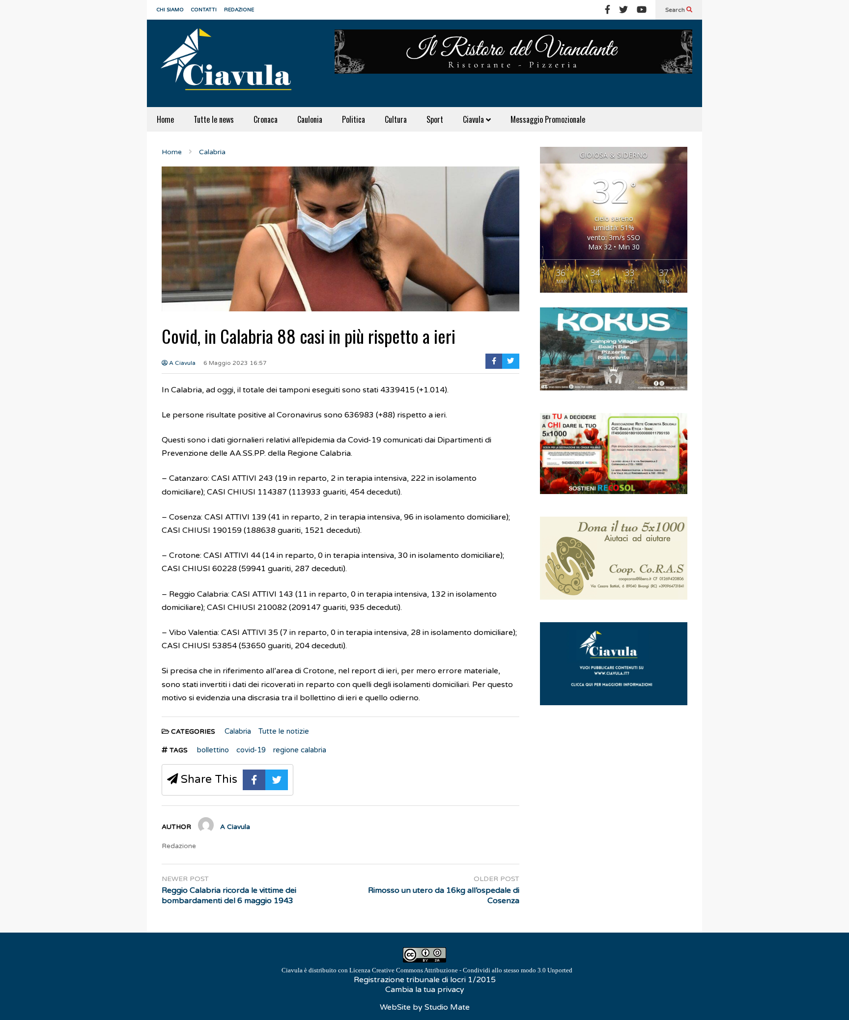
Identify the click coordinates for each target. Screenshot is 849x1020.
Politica (353, 119)
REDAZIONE (239, 10)
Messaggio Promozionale (547, 119)
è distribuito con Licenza (427, 970)
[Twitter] (623, 10)
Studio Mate (447, 1007)
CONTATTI (204, 10)
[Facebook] (607, 10)
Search (675, 9)
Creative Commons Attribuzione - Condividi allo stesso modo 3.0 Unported (472, 970)
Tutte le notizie (283, 731)
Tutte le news (214, 119)
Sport (434, 119)
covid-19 (251, 749)
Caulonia (309, 119)
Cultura (396, 119)
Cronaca (266, 119)
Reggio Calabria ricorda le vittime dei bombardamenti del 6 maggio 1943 (229, 895)
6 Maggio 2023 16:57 (235, 362)
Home (165, 119)
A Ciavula (182, 362)
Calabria (238, 731)
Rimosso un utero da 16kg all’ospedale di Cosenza (443, 895)
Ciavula (474, 119)
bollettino (213, 749)
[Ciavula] (230, 63)
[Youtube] (642, 10)
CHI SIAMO (170, 10)
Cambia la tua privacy (424, 989)
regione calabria (299, 749)
